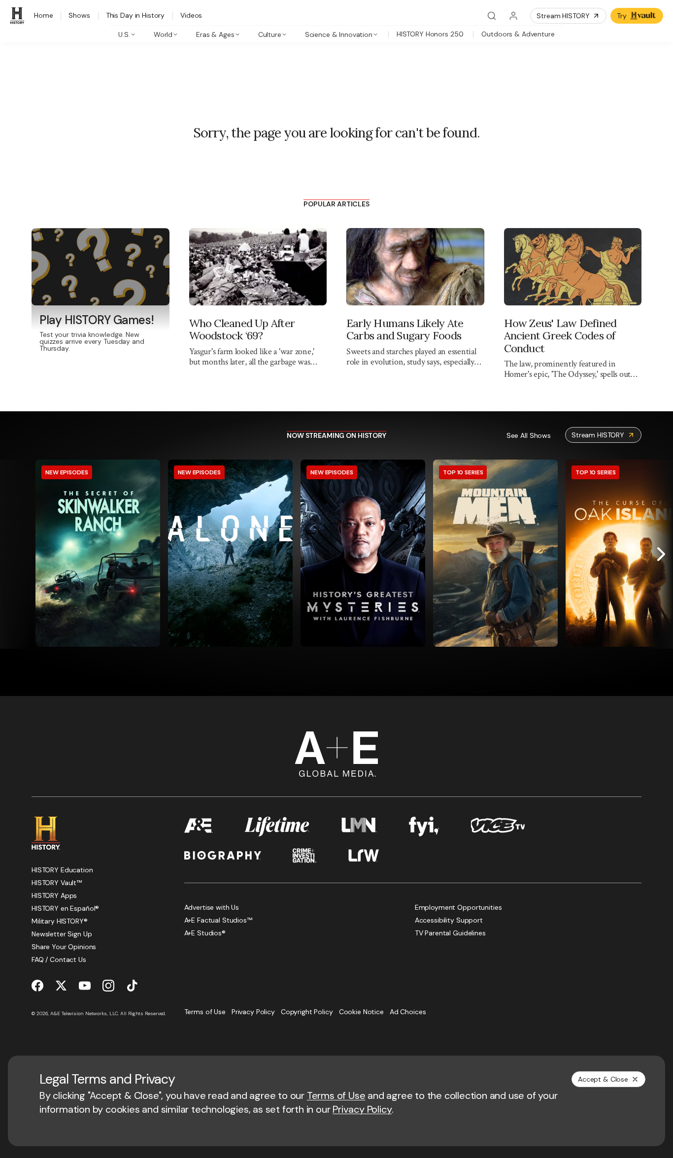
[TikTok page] (132, 986)
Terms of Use (336, 1095)
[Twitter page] (61, 986)
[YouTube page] (85, 986)
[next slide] (661, 554)
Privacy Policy (362, 1109)
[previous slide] (12, 554)
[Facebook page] (37, 986)
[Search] (492, 16)
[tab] (126, 34)
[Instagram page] (108, 986)
